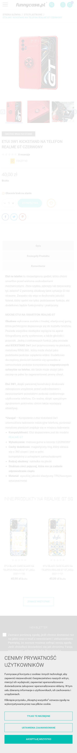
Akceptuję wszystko (38, 739)
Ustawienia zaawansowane (38, 727)
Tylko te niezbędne (38, 716)
